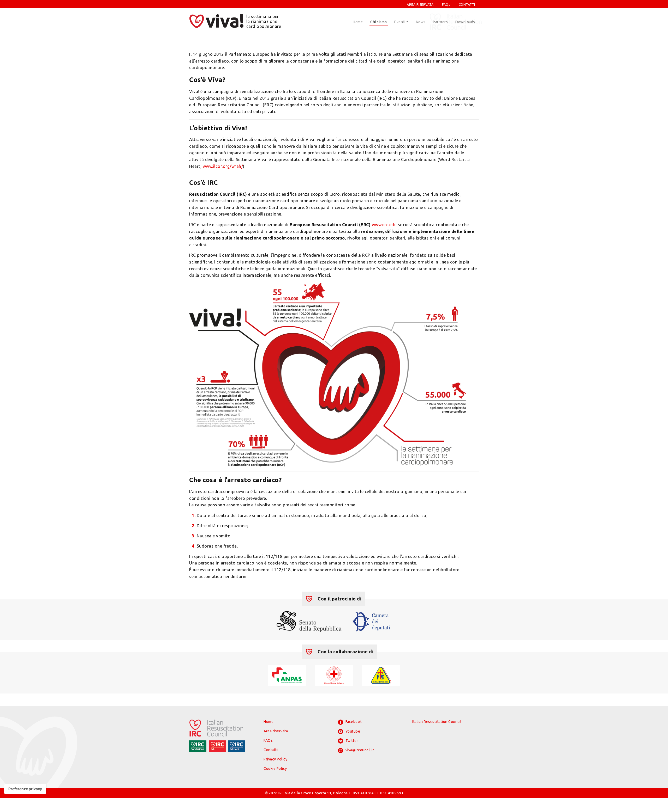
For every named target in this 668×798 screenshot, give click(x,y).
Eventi (399, 22)
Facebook (353, 722)
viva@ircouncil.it (359, 750)
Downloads (465, 22)
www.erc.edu (384, 224)
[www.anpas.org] (287, 674)
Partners (440, 22)
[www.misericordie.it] (381, 674)
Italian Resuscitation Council (437, 722)
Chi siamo (378, 22)
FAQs (446, 4)
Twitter (351, 741)
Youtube (352, 731)
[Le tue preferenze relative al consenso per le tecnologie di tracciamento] (25, 789)
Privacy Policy (275, 759)
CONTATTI (467, 4)
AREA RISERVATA (420, 4)
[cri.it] (334, 674)
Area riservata (276, 731)
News (421, 22)
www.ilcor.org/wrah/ (223, 166)
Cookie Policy (275, 768)
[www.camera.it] (371, 621)
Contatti (271, 750)
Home (358, 22)
